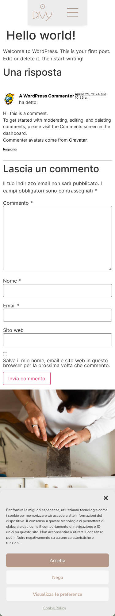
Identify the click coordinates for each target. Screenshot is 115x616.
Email (11, 305)
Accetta (57, 560)
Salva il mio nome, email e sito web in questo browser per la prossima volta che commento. (56, 363)
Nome (12, 280)
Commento (18, 202)
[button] (106, 498)
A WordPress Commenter (46, 95)
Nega (57, 577)
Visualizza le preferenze (57, 594)
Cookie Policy (54, 608)
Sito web (13, 330)
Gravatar (77, 140)
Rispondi (10, 149)
